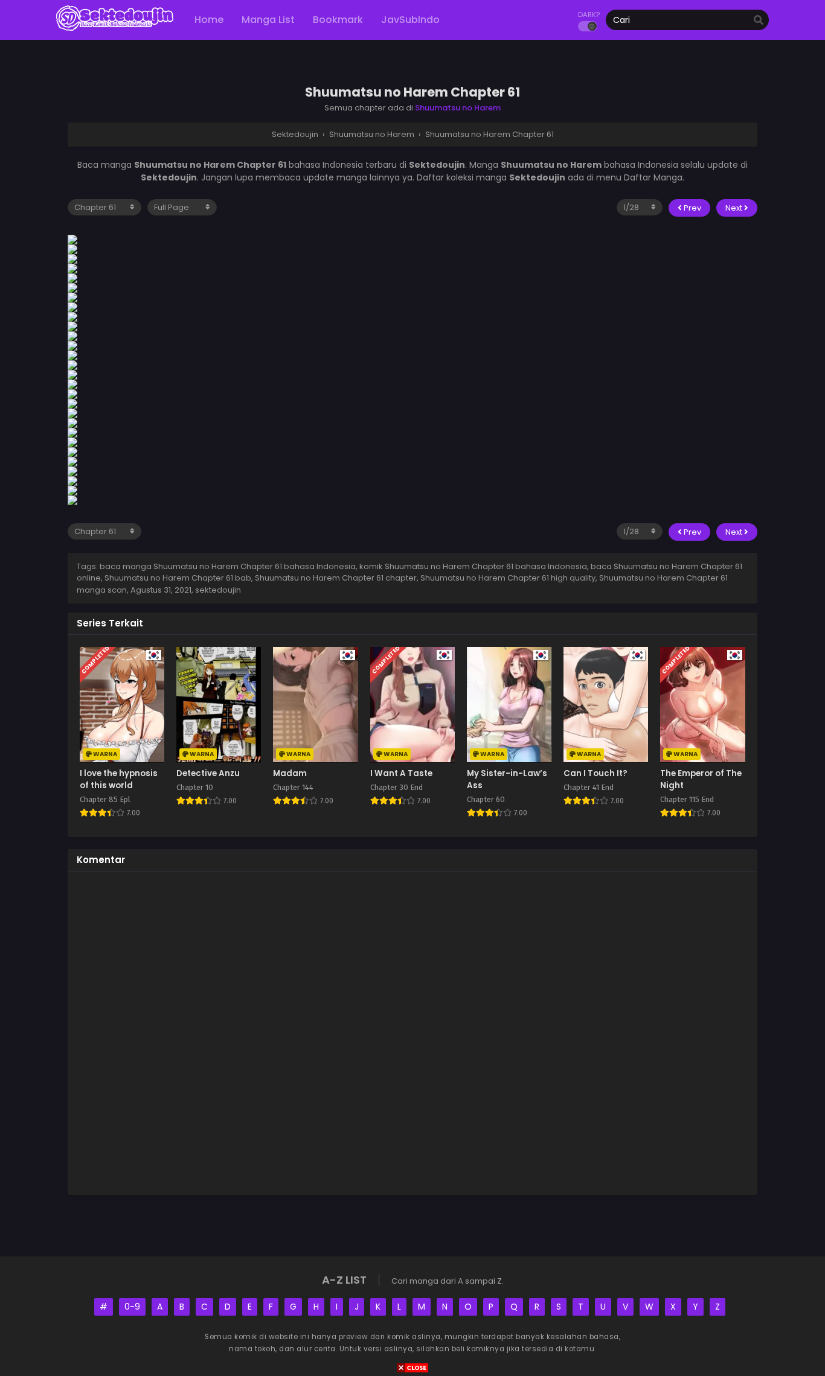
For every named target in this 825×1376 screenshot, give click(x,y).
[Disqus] (412, 1031)
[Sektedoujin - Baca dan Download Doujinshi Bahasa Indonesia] (114, 30)
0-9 (132, 1307)
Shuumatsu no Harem (458, 107)
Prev (691, 208)
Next (734, 208)
